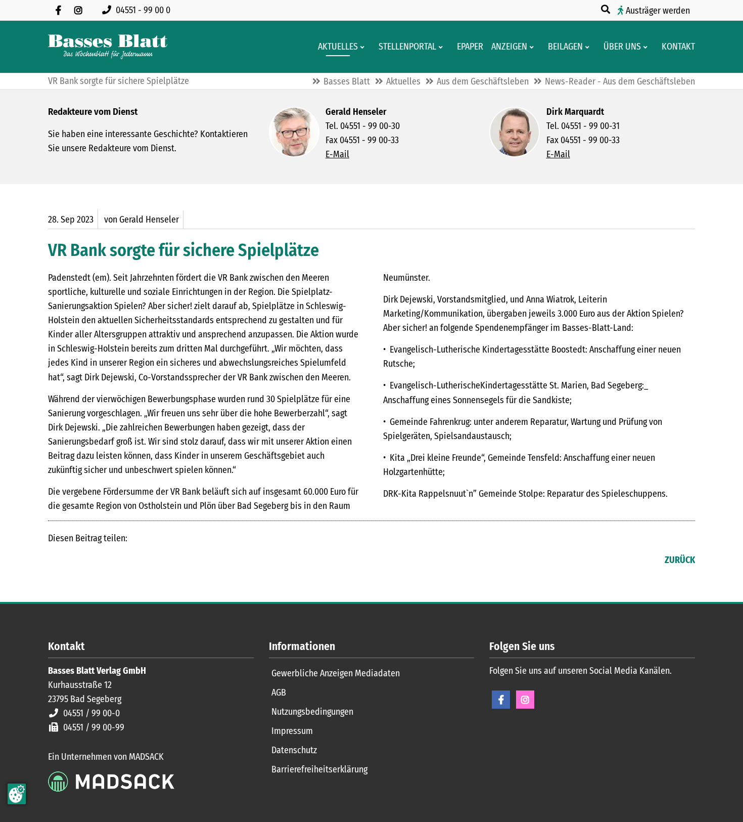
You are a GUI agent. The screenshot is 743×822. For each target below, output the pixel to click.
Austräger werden (658, 10)
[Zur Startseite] (107, 46)
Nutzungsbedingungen (312, 711)
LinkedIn (76, 561)
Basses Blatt (346, 81)
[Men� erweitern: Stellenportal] (442, 47)
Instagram (525, 699)
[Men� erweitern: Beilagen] (589, 47)
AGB (278, 692)
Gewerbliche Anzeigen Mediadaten (335, 673)
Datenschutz (294, 750)
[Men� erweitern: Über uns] (647, 47)
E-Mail (337, 154)
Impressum (292, 731)
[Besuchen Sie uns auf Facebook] (58, 10)
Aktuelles (403, 81)
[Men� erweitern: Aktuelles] (364, 47)
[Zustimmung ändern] (17, 794)
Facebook (56, 561)
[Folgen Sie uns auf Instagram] (78, 10)
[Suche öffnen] (606, 9)
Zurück (680, 560)
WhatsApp (117, 561)
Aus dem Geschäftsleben (483, 81)
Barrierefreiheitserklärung (319, 769)
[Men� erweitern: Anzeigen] (533, 47)
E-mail (96, 561)
